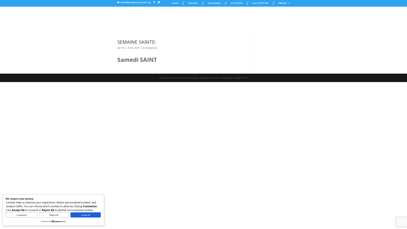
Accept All (85, 215)
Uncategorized (149, 47)
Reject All (54, 215)
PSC (123, 47)
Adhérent (282, 3)
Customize (21, 215)
